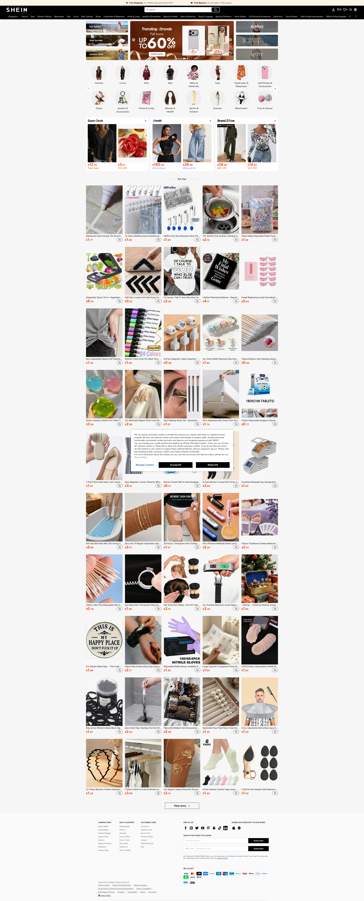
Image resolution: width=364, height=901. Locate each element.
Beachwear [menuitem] (59, 16)
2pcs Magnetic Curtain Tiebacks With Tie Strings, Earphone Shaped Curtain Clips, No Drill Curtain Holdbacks (143, 482)
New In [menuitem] (25, 16)
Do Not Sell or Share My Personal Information (115, 889)
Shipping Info (124, 826)
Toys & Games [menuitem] (291, 16)
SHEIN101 (102, 847)
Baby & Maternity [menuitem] (188, 16)
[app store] (234, 829)
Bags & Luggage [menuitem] (205, 16)
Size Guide (123, 843)
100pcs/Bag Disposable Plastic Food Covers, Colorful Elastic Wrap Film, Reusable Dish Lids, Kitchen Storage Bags (259, 236)
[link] (91, 3)
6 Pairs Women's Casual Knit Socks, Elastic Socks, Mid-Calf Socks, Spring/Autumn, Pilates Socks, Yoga (221, 482)
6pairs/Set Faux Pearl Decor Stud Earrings (221, 728)
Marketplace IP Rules (106, 892)
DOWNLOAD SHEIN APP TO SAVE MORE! (248, 822)
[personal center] (333, 9)
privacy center (222, 858)
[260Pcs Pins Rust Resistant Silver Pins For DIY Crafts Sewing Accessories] (182, 209)
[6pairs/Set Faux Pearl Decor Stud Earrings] (221, 701)
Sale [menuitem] (32, 16)
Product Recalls (147, 837)
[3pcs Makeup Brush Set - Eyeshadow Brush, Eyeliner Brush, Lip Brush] (182, 394)
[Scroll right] (356, 16)
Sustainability (103, 830)
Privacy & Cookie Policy (238, 856)
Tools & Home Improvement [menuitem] (311, 16)
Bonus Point (145, 833)
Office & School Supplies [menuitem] (336, 16)
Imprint (142, 892)
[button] (350, 9)
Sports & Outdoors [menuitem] (223, 16)
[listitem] (104, 213)
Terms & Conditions (143, 889)
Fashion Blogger (104, 833)
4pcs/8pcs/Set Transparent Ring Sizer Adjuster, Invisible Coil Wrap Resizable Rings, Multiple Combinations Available (143, 605)
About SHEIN (103, 826)
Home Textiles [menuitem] (240, 16)
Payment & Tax (146, 830)
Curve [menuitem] (75, 16)
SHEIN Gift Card (147, 843)
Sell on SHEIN (125, 850)
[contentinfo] (226, 875)
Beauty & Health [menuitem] (171, 16)
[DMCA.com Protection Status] (192, 883)
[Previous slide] (133, 39)
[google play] (239, 829)
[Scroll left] (352, 16)
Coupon (144, 840)
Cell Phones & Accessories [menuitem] (260, 16)
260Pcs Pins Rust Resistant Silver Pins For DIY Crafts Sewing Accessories (182, 236)
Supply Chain (103, 837)
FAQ (142, 847)
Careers (101, 840)
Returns (122, 830)
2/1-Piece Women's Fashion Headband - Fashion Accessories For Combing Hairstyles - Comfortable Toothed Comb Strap (104, 789)
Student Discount (104, 843)
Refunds (122, 833)
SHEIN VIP (123, 847)
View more (180, 805)
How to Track (124, 840)
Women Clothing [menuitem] (44, 16)
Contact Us (145, 826)
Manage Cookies (140, 885)
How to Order (124, 837)
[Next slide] (230, 39)
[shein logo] (16, 10)
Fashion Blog (103, 850)
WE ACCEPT (188, 869)
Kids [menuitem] (69, 16)
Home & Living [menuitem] (133, 16)
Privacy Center (103, 885)
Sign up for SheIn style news (197, 836)
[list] (206, 828)
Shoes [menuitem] (98, 16)
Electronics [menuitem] (278, 16)
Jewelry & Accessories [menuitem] (151, 16)
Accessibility (132, 892)
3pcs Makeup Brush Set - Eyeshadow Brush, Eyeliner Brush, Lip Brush (182, 420)
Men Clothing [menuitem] (87, 16)
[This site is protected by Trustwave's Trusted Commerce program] (185, 883)
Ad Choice (152, 892)
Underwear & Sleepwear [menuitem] (114, 16)
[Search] (215, 9)
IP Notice (121, 892)
